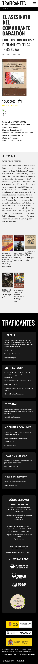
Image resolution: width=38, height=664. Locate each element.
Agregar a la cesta (20, 101)
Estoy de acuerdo (8, 661)
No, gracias (20, 661)
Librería (9, 335)
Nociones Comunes (17, 427)
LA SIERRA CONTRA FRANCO (7, 291)
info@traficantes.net (19, 548)
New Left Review (15, 477)
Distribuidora (13, 368)
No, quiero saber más (27, 654)
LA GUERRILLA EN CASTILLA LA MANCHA (30, 253)
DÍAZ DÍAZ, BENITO (11, 54)
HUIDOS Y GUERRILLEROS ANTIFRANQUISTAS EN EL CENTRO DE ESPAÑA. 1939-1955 (7, 257)
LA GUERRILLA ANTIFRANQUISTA (19, 254)
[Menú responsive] (34, 3)
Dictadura (14, 138)
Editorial (10, 404)
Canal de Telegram (10, 357)
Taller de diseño (15, 456)
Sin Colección (24, 125)
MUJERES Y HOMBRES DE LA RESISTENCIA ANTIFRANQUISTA (19, 293)
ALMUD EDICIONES (18, 122)
